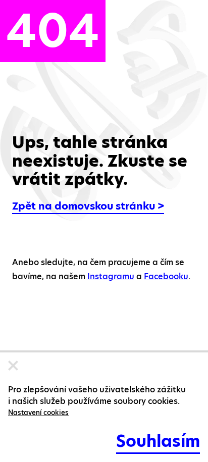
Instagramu (110, 276)
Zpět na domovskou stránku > (88, 206)
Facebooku (166, 276)
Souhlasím (158, 441)
